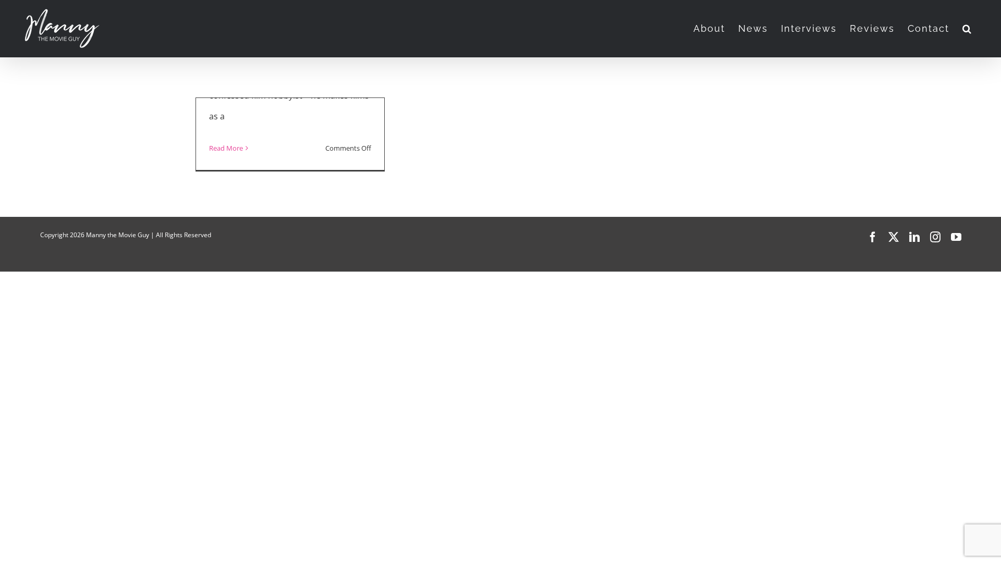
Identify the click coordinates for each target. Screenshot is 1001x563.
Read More (226, 148)
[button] (967, 29)
